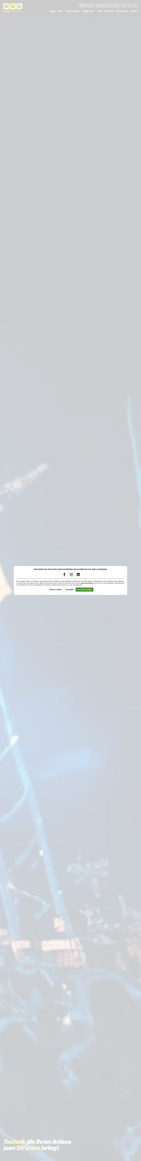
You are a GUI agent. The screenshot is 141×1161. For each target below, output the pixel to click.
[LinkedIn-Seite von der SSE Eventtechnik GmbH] (77, 575)
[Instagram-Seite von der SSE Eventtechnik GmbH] (70, 575)
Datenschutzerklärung (87, 583)
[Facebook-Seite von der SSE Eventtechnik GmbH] (63, 575)
